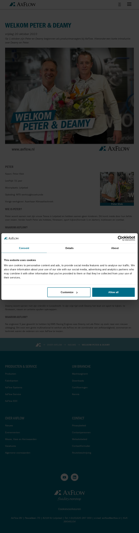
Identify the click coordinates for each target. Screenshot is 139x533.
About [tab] (115, 247)
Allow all (113, 292)
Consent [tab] (24, 247)
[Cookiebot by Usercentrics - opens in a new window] (120, 238)
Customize (67, 292)
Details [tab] (69, 247)
